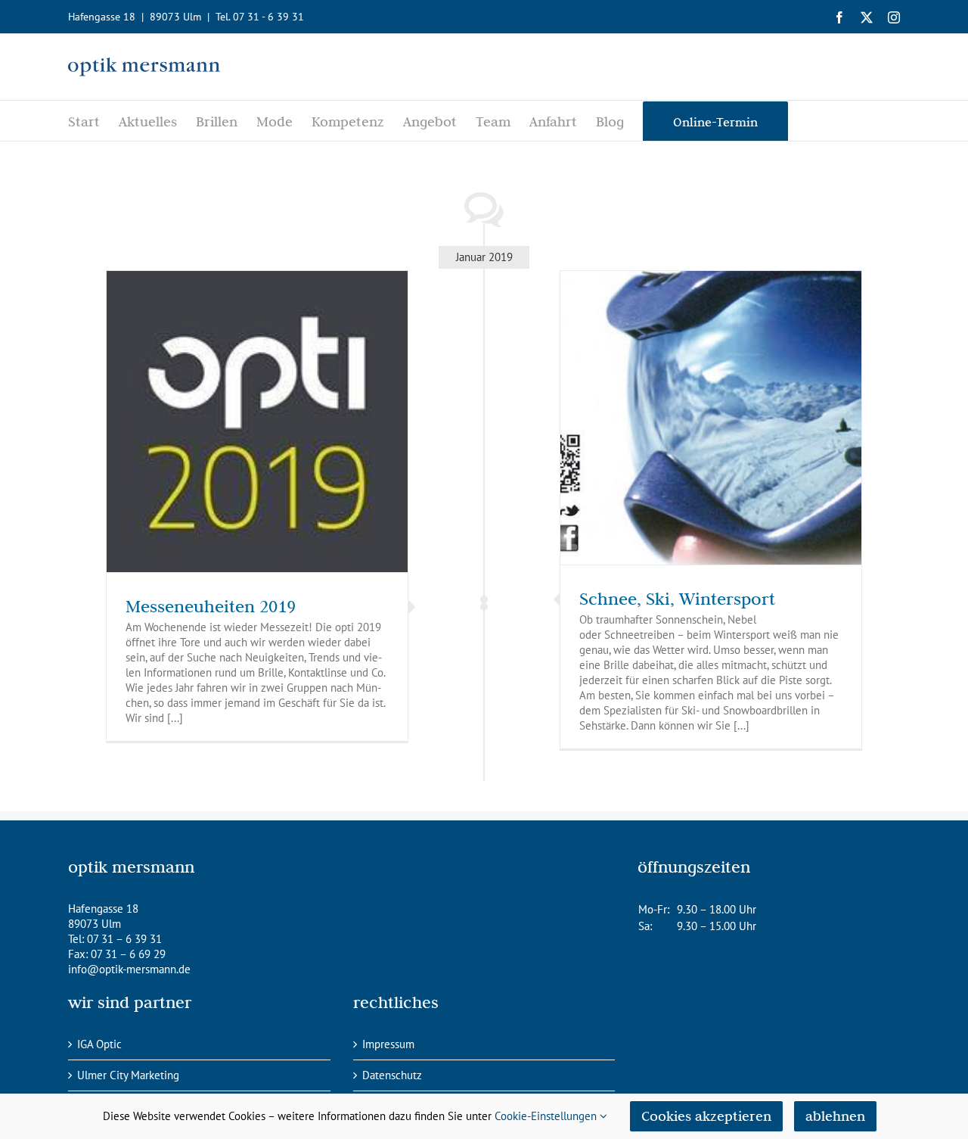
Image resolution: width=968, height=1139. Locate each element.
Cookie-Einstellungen (547, 1116)
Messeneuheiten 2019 (211, 606)
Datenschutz (392, 1075)
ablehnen (835, 1116)
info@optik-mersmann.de (129, 969)
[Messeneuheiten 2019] (257, 421)
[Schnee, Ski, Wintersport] (710, 418)
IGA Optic (99, 1044)
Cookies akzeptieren (706, 1116)
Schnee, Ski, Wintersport (677, 598)
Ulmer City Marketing (128, 1075)
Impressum (388, 1044)
